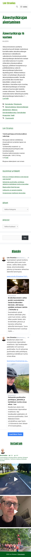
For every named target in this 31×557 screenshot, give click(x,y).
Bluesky (16, 251)
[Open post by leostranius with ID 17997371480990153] (15, 511)
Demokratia (9, 104)
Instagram (16, 443)
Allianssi (14, 110)
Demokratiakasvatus (10, 112)
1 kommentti (9, 118)
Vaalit (12, 115)
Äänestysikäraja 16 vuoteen (13, 35)
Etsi (25, 238)
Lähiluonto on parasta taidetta (12, 190)
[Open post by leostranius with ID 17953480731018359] (15, 479)
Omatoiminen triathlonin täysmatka (14, 193)
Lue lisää (6, 98)
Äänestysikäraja (10, 107)
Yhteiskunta (17, 104)
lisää (6, 157)
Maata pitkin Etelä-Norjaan (11, 187)
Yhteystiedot (21, 554)
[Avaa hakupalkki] (17, 7)
